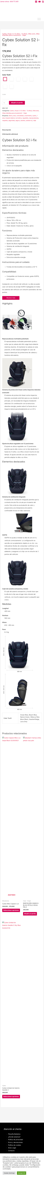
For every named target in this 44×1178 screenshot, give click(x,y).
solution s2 (29, 120)
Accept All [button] (21, 1173)
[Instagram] (36, 2)
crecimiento (28, 115)
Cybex (4, 34)
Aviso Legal (12, 1148)
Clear (4, 94)
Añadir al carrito (17, 103)
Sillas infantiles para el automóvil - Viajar (21, 34)
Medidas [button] (6, 604)
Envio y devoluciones (15, 1142)
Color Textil (6, 75)
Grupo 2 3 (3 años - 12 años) (17, 34)
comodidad (20, 115)
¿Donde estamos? (14, 1137)
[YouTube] (39, 2)
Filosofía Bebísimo (14, 1134)
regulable (25, 118)
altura (10, 115)
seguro (17, 120)
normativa (18, 118)
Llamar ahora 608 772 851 (9, 1)
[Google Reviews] (43, 2)
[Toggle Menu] (39, 19)
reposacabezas (33, 118)
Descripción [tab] (6, 130)
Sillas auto (31, 34)
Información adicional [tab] (10, 134)
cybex (34, 115)
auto (14, 115)
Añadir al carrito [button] (30, 914)
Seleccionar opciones (11, 910)
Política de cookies (14, 1145)
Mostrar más (11, 298)
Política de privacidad (15, 1139)
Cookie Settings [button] (9, 1173)
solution (23, 120)
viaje (34, 120)
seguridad (11, 120)
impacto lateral (10, 118)
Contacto (11, 1150)
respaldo (5, 120)
